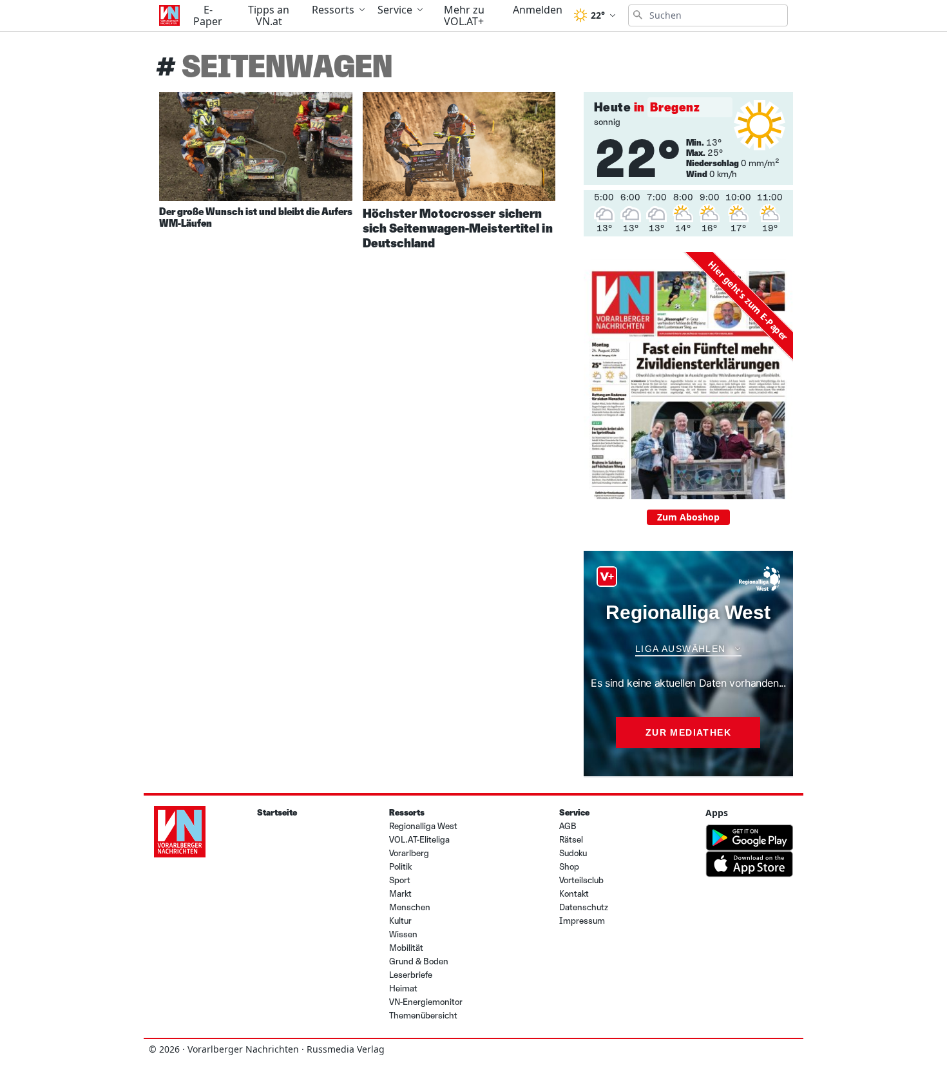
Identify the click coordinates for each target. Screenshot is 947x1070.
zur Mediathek (688, 732)
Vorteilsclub (581, 880)
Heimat (403, 988)
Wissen (403, 934)
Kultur (400, 920)
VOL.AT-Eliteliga (419, 839)
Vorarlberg (409, 853)
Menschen (409, 907)
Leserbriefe (410, 975)
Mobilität (406, 947)
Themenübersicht (423, 1015)
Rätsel (571, 839)
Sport (399, 880)
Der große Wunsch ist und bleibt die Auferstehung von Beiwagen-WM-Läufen (306, 217)
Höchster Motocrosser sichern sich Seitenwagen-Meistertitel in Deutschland (458, 228)
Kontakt (574, 893)
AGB (568, 826)
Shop (569, 866)
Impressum (582, 920)
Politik (400, 866)
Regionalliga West (423, 826)
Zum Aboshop (688, 517)
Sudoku (573, 853)
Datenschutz (583, 907)
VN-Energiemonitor (426, 1002)
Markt (400, 893)
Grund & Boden (418, 961)
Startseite (277, 812)
